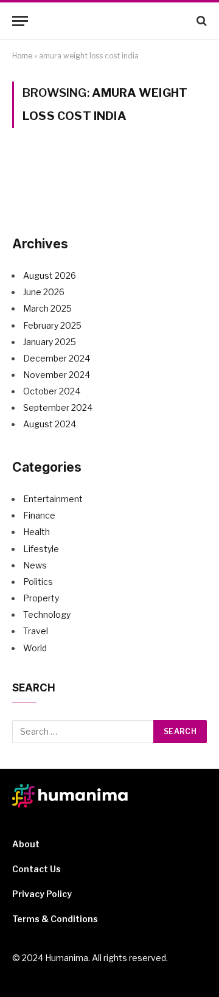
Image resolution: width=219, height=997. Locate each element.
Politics (38, 581)
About (26, 844)
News (35, 565)
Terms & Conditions (55, 919)
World (35, 648)
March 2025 (47, 308)
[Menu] (20, 21)
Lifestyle (41, 549)
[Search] (200, 21)
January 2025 (49, 342)
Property (41, 598)
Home (22, 55)
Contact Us (36, 869)
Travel (35, 631)
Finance (39, 515)
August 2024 (49, 424)
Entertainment (53, 499)
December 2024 (56, 358)
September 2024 (57, 407)
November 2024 (56, 374)
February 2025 (52, 325)
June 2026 (43, 292)
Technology (47, 614)
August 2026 (49, 275)
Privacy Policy (42, 894)
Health (36, 531)
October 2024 (51, 391)
